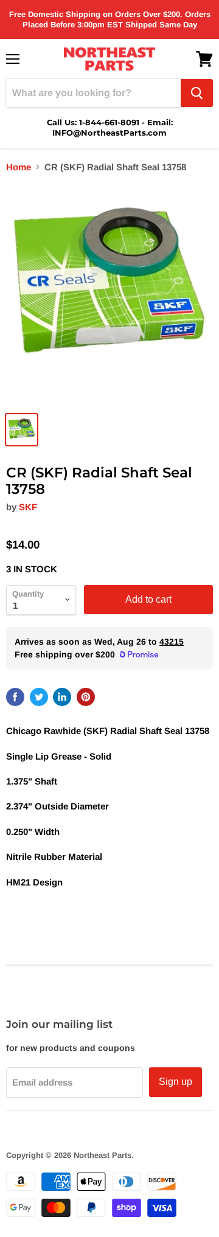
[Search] (197, 93)
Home (18, 167)
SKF (28, 507)
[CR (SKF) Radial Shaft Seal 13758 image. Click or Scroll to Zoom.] (109, 294)
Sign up (175, 1081)
